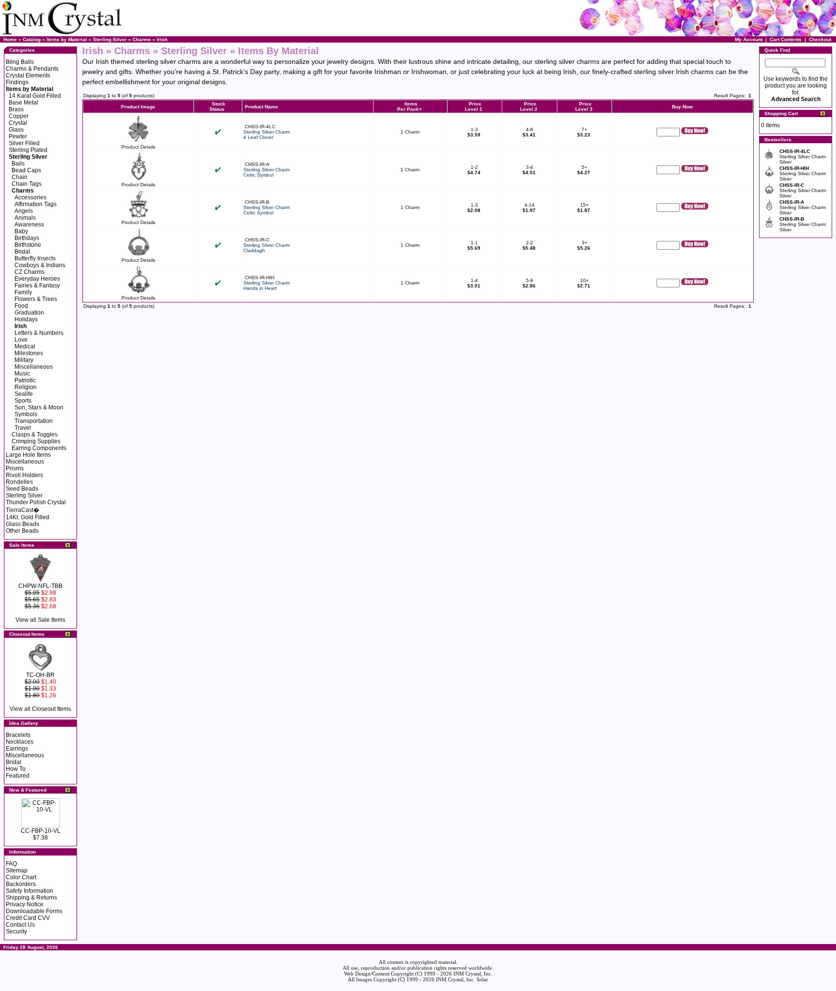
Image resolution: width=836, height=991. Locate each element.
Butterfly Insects (35, 258)
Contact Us (20, 924)
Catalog (32, 39)
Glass (16, 129)
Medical (25, 346)
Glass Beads (22, 524)
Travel (23, 427)
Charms (142, 39)
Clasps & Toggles (35, 434)
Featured (18, 775)
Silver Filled (24, 143)
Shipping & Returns (31, 897)
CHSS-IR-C (257, 239)
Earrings (17, 748)
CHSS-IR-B (257, 202)
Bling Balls (20, 62)
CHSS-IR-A (257, 164)
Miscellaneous (34, 366)
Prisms (15, 468)
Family (23, 292)
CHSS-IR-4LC (260, 126)
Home (10, 39)
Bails (18, 163)
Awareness (29, 224)
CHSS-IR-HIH (259, 277)
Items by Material (66, 39)
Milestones (29, 353)
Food (21, 305)
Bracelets (18, 735)
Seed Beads (22, 488)
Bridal (22, 251)
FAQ (11, 863)
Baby (21, 231)
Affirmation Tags (36, 204)
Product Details (138, 147)
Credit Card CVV (28, 918)
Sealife (24, 393)
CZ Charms (30, 272)
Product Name (261, 106)
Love (21, 339)
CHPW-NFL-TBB (40, 586)
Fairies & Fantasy (37, 285)
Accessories (30, 197)
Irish (162, 39)
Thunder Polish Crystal (36, 502)
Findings (17, 82)
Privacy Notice (25, 904)
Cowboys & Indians (40, 265)
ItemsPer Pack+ (409, 106)
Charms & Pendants (32, 68)
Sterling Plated (28, 150)
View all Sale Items (40, 619)
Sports (23, 400)
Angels (24, 211)
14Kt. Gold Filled (27, 517)
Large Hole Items (28, 454)
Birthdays (27, 238)
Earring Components (39, 448)
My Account (748, 39)
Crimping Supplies (36, 441)
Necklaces (19, 741)
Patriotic (25, 380)
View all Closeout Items (40, 709)
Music (22, 373)
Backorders (21, 884)
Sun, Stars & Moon (39, 407)
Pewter (18, 136)
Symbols (26, 414)
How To (16, 769)
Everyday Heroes (37, 278)
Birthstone (28, 244)
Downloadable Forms (34, 911)
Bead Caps (26, 170)
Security (16, 931)
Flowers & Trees (36, 299)
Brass (16, 109)
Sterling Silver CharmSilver (802, 157)
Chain (20, 177)
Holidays (26, 319)
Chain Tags (27, 183)
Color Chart (21, 877)
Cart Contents (786, 39)
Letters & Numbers (39, 333)
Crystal (18, 123)
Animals (25, 217)
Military (24, 360)
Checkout (820, 39)
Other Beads (22, 530)
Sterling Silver (110, 39)
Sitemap (17, 870)
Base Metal (23, 102)
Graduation (29, 312)
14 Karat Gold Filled (35, 95)
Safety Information (29, 890)
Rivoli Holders (24, 475)
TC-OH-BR (40, 675)
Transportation (34, 421)
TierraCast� (22, 510)
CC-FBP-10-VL (40, 830)
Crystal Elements (28, 75)
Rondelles (19, 482)
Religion (26, 387)
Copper (19, 116)
